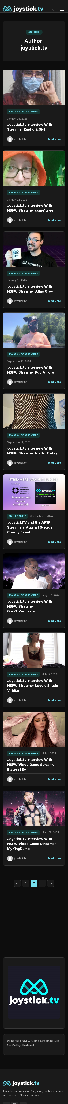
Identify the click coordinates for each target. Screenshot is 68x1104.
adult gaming (17, 516)
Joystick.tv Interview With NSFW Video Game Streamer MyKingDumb (31, 844)
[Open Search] (51, 9)
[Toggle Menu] (61, 9)
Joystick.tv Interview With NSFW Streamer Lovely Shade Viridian (32, 686)
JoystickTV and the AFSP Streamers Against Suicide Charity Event (29, 527)
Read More (54, 138)
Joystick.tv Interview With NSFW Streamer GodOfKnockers (29, 606)
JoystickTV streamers (23, 111)
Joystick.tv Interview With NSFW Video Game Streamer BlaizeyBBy (31, 765)
